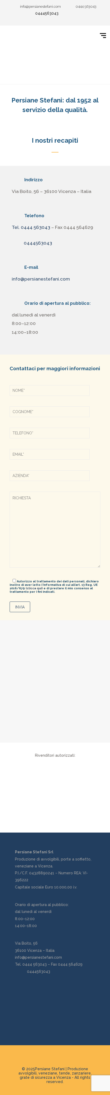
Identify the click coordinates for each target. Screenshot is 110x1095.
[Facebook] (72, 13)
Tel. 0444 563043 (31, 227)
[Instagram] (80, 13)
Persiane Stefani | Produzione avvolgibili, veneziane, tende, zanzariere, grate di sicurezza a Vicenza (55, 1073)
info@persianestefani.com (41, 279)
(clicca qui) (34, 588)
